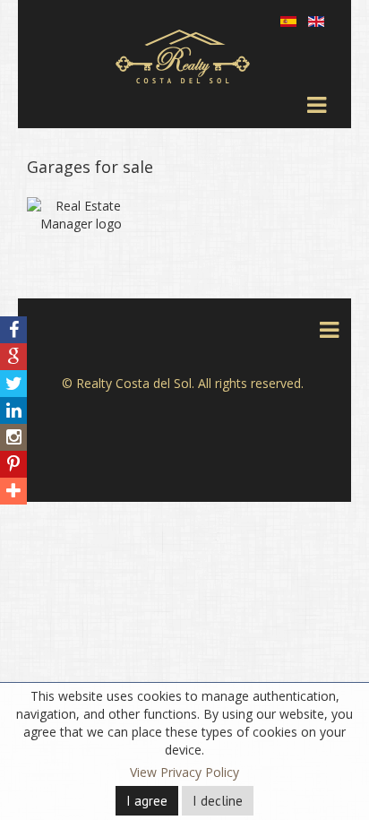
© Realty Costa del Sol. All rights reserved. (183, 383)
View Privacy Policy (184, 772)
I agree (146, 800)
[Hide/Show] (16, 301)
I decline (218, 800)
